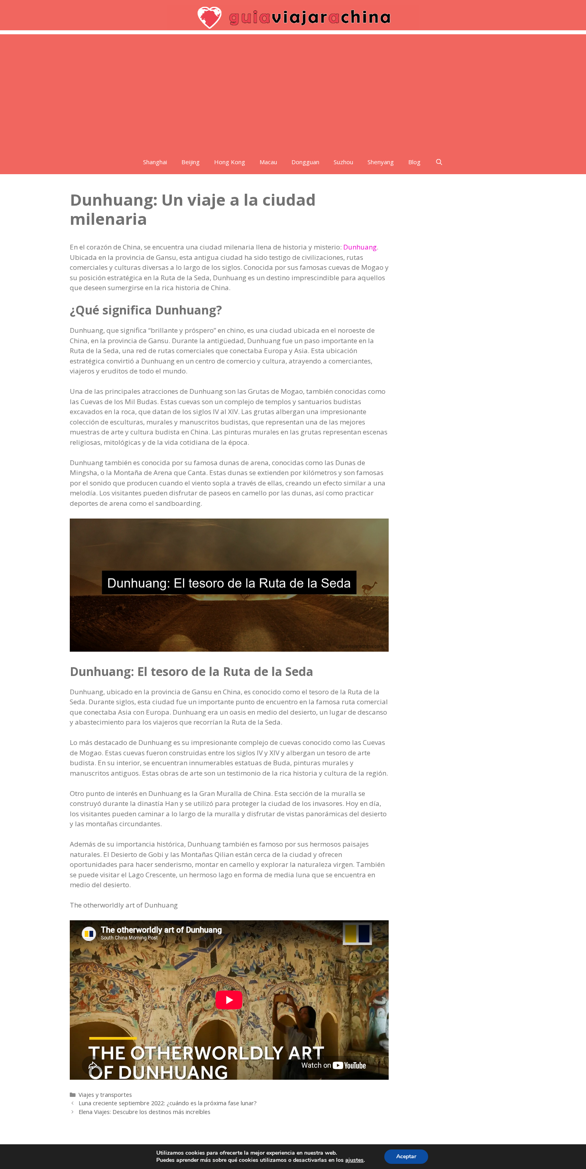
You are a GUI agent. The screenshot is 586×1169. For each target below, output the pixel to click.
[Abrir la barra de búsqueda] (439, 162)
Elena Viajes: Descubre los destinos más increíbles (144, 1112)
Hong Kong (229, 162)
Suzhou (343, 162)
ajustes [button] (354, 1160)
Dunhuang (360, 246)
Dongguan (305, 162)
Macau (268, 162)
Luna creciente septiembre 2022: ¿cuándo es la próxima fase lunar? (168, 1103)
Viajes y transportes (105, 1094)
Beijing (190, 162)
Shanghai (155, 162)
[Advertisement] (293, 90)
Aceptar (406, 1156)
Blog (414, 162)
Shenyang (381, 162)
